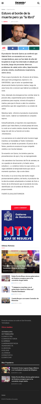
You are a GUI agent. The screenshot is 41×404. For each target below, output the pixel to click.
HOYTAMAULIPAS (8, 334)
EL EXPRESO (6, 341)
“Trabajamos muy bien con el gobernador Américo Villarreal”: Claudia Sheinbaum (23, 289)
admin (5, 21)
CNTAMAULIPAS (7, 332)
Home (3, 9)
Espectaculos (11, 9)
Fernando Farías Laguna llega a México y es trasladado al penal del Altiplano (19, 267)
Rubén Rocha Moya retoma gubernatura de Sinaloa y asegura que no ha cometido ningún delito (25, 278)
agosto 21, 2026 (8, 271)
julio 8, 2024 (14, 21)
